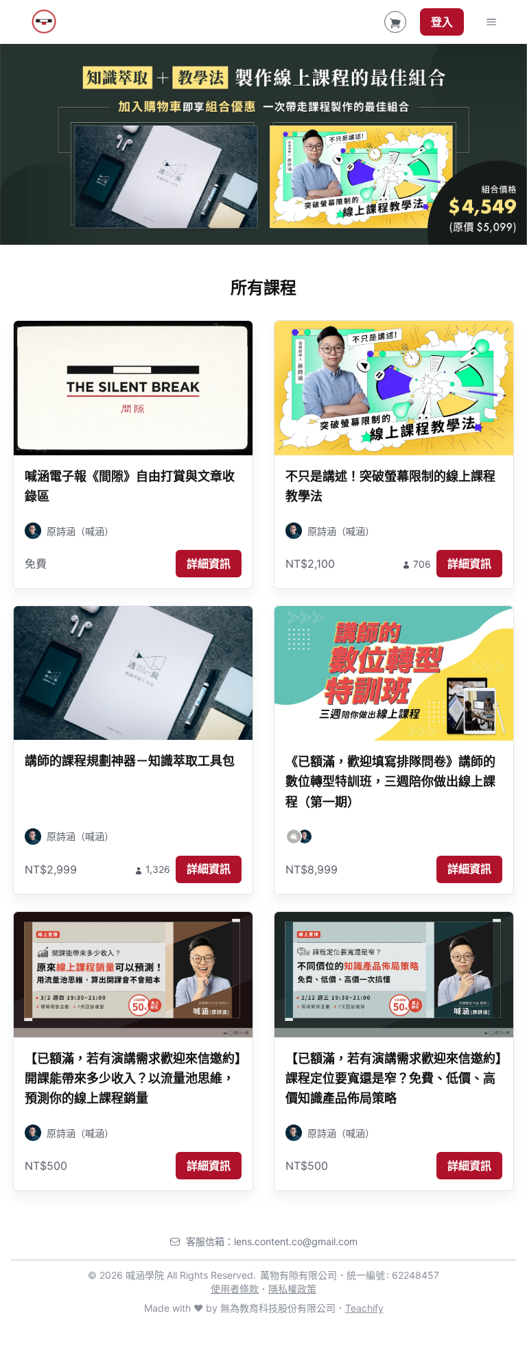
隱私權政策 (292, 1289)
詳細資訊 (209, 563)
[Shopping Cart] (395, 22)
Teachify (364, 1308)
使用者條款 (235, 1289)
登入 (442, 22)
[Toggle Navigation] (491, 22)
